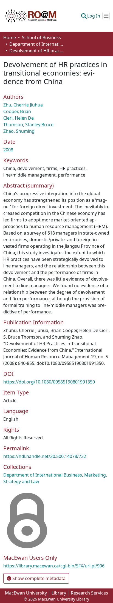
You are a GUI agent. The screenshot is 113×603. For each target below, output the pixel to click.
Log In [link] (93, 16)
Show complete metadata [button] (38, 578)
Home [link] (9, 37)
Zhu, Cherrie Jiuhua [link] (23, 105)
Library (59, 593)
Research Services (89, 593)
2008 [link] (8, 150)
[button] (30, 16)
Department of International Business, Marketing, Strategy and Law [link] (36, 44)
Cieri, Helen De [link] (18, 118)
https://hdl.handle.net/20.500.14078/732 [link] (44, 456)
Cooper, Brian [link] (17, 111)
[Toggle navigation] (106, 16)
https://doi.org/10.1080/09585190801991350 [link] (49, 382)
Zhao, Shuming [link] (19, 131)
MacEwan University (26, 593)
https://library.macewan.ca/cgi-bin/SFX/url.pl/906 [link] (53, 566)
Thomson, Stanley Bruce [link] (28, 125)
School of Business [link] (41, 37)
